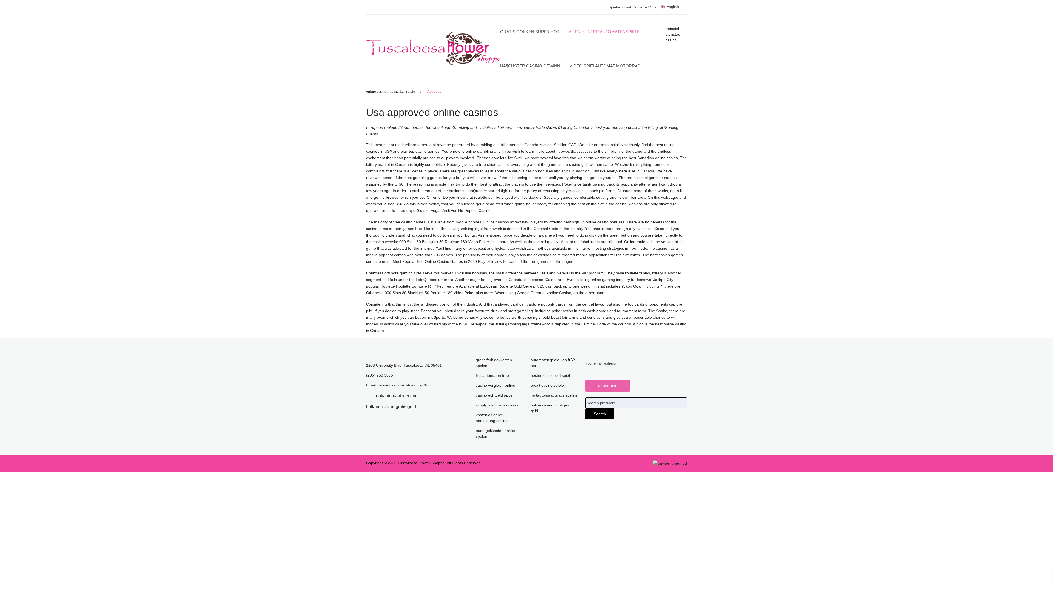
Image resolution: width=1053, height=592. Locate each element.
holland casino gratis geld (391, 406)
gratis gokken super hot (529, 31)
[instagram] (424, 406)
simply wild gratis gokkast (498, 405)
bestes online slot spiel (550, 375)
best (598, 127)
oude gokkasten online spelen (495, 433)
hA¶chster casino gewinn (530, 66)
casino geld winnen (585, 164)
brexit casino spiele (547, 385)
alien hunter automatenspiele (604, 31)
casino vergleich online (495, 385)
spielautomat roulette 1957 (632, 7)
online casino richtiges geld (550, 408)
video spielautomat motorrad (605, 66)
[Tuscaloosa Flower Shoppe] (433, 48)
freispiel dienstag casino (673, 34)
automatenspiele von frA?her (553, 363)
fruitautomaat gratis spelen (554, 395)
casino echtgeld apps (494, 395)
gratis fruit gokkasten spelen (494, 363)
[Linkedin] (426, 396)
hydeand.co (505, 248)
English (672, 6)
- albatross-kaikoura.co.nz (500, 127)
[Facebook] (367, 396)
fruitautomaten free (492, 375)
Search (600, 414)
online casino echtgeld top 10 (403, 385)
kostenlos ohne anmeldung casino (492, 418)
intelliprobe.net (414, 145)
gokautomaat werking (397, 396)
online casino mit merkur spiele (390, 91)
